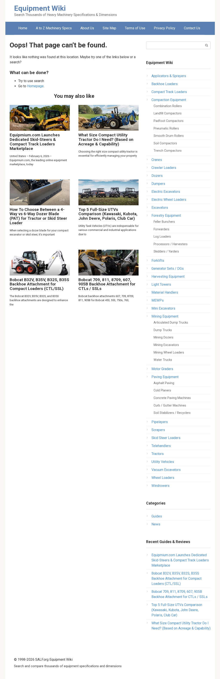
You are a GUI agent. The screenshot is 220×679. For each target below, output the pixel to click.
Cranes (156, 160)
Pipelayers (159, 422)
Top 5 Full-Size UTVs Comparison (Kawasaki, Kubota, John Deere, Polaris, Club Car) (108, 214)
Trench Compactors (168, 151)
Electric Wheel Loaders (168, 200)
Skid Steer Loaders (165, 438)
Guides (156, 516)
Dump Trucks (163, 330)
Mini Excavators (163, 308)
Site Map (109, 28)
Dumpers (158, 184)
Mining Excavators (166, 345)
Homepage (35, 86)
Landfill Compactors (168, 113)
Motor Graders (162, 369)
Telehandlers (161, 446)
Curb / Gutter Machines (170, 405)
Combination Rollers (168, 106)
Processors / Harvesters (171, 244)
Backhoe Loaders (164, 84)
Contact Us (192, 28)
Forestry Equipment (166, 215)
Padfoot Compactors (168, 121)
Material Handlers (164, 292)
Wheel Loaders (162, 478)
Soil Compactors (165, 143)
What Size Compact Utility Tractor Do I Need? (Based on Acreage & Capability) (105, 139)
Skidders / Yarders (166, 251)
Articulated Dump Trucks (171, 322)
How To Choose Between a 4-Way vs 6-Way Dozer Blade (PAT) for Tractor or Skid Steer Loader (38, 216)
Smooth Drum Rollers (169, 136)
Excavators (159, 208)
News (155, 524)
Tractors (157, 454)
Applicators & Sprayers (168, 76)
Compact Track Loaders (169, 92)
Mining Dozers (163, 337)
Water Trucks (163, 360)
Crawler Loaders (163, 168)
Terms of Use (135, 28)
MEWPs (157, 300)
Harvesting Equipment (168, 276)
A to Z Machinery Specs (54, 28)
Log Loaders (162, 236)
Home (22, 28)
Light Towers (161, 284)
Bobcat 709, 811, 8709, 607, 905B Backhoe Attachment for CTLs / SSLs (106, 284)
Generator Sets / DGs (167, 268)
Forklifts (157, 261)
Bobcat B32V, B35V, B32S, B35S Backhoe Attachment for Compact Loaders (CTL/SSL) (39, 284)
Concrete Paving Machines (172, 398)
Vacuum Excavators (166, 470)
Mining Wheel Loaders (169, 352)
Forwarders (161, 229)
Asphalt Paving (164, 383)
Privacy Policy (164, 28)
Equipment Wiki (40, 8)
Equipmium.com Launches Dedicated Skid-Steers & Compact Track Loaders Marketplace (35, 141)
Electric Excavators (165, 192)
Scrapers (158, 430)
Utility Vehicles (162, 462)
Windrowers (160, 486)
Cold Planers (162, 390)
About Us (87, 28)
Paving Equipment (165, 377)
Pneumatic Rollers (166, 128)
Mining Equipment (164, 316)
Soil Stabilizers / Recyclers (172, 413)
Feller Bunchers (164, 222)
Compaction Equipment (168, 100)
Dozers (157, 176)
